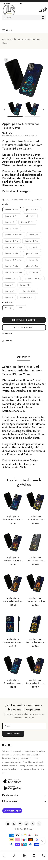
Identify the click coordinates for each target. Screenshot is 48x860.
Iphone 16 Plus (11, 216)
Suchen (43, 18)
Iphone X (9, 285)
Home (5, 39)
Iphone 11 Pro (11, 278)
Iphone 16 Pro (32, 209)
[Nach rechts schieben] (43, 109)
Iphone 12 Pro (32, 266)
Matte (21, 307)
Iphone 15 (9, 222)
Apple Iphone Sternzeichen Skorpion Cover (12, 518)
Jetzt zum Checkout (24, 327)
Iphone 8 (9, 297)
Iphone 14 (33, 234)
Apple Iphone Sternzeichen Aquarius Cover (12, 641)
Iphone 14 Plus (31, 241)
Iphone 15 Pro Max (13, 234)
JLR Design (29, 829)
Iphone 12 (33, 259)
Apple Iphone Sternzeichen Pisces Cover (12, 682)
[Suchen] (34, 855)
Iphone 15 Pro (27, 222)
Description (23, 357)
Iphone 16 (30, 216)
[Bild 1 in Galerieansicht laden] (15, 109)
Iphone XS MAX (28, 291)
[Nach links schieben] (4, 109)
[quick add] (20, 491)
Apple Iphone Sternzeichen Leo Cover (35, 518)
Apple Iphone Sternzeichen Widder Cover (12, 600)
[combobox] (24, 17)
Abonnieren (13, 733)
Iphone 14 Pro (11, 241)
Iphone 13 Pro (32, 253)
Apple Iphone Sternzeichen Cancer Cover (13, 559)
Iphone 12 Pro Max (13, 272)
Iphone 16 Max (11, 209)
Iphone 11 (33, 272)
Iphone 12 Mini (11, 266)
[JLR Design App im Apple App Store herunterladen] (24, 781)
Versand (13, 135)
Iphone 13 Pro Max (13, 259)
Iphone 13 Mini (11, 253)
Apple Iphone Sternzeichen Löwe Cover (35, 559)
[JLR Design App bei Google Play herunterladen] (24, 788)
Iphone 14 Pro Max (13, 247)
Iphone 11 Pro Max (33, 278)
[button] (44, 10)
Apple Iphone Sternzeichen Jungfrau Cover (35, 600)
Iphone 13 (33, 247)
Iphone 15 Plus (11, 228)
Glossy (8, 307)
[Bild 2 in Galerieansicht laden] (32, 109)
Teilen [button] (9, 340)
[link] (4, 856)
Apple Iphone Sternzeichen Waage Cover (35, 641)
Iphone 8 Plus (26, 297)
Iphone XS (9, 291)
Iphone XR (24, 285)
